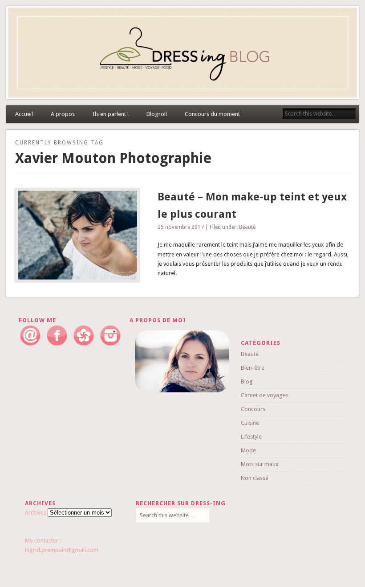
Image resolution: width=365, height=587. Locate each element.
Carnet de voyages (264, 395)
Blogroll (156, 114)
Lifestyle (251, 436)
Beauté (247, 227)
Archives (35, 512)
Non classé (254, 478)
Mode (248, 450)
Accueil (24, 114)
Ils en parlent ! (111, 114)
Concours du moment (212, 114)
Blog (247, 381)
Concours (253, 409)
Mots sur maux (260, 464)
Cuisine (250, 422)
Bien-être (252, 367)
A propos (63, 114)
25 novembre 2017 (181, 227)
